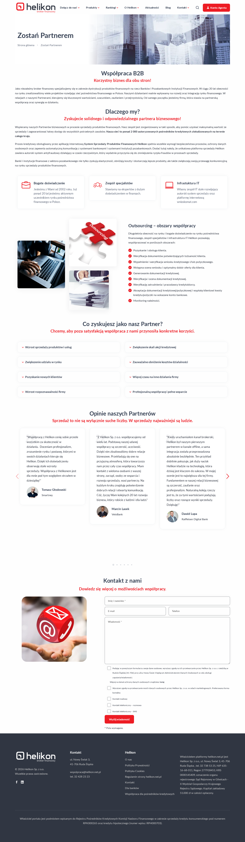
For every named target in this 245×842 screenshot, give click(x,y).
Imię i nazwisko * (117, 600)
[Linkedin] (22, 782)
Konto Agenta (218, 7)
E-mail (111, 611)
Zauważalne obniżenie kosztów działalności (160, 362)
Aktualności (152, 7)
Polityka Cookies (134, 770)
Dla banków (132, 788)
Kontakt (182, 7)
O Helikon (130, 7)
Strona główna (26, 45)
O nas (128, 759)
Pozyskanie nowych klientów (43, 377)
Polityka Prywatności (137, 765)
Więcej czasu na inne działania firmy (155, 377)
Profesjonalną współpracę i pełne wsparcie (160, 392)
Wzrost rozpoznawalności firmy (45, 392)
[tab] (51, 192)
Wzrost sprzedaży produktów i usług (48, 347)
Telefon (176, 611)
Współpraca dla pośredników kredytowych (149, 793)
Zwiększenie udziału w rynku (43, 362)
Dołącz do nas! (68, 7)
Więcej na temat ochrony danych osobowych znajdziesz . (137, 682)
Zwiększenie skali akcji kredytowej (154, 347)
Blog (168, 7)
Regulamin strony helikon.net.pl (143, 776)
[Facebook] (16, 782)
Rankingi (111, 7)
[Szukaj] (197, 8)
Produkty (91, 7)
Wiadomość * (115, 621)
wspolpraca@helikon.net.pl (85, 771)
